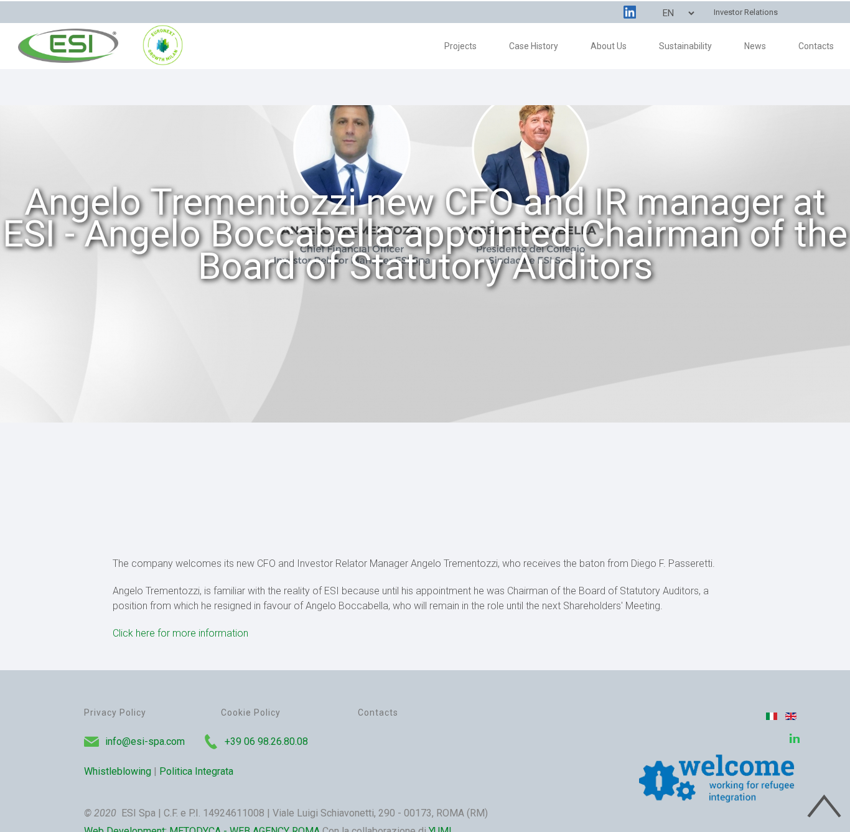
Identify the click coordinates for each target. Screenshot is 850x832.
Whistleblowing (117, 771)
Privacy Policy (115, 712)
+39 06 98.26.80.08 (266, 741)
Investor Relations (746, 12)
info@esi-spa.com (145, 741)
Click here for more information (180, 633)
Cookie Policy (251, 712)
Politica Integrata (196, 771)
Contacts (378, 712)
